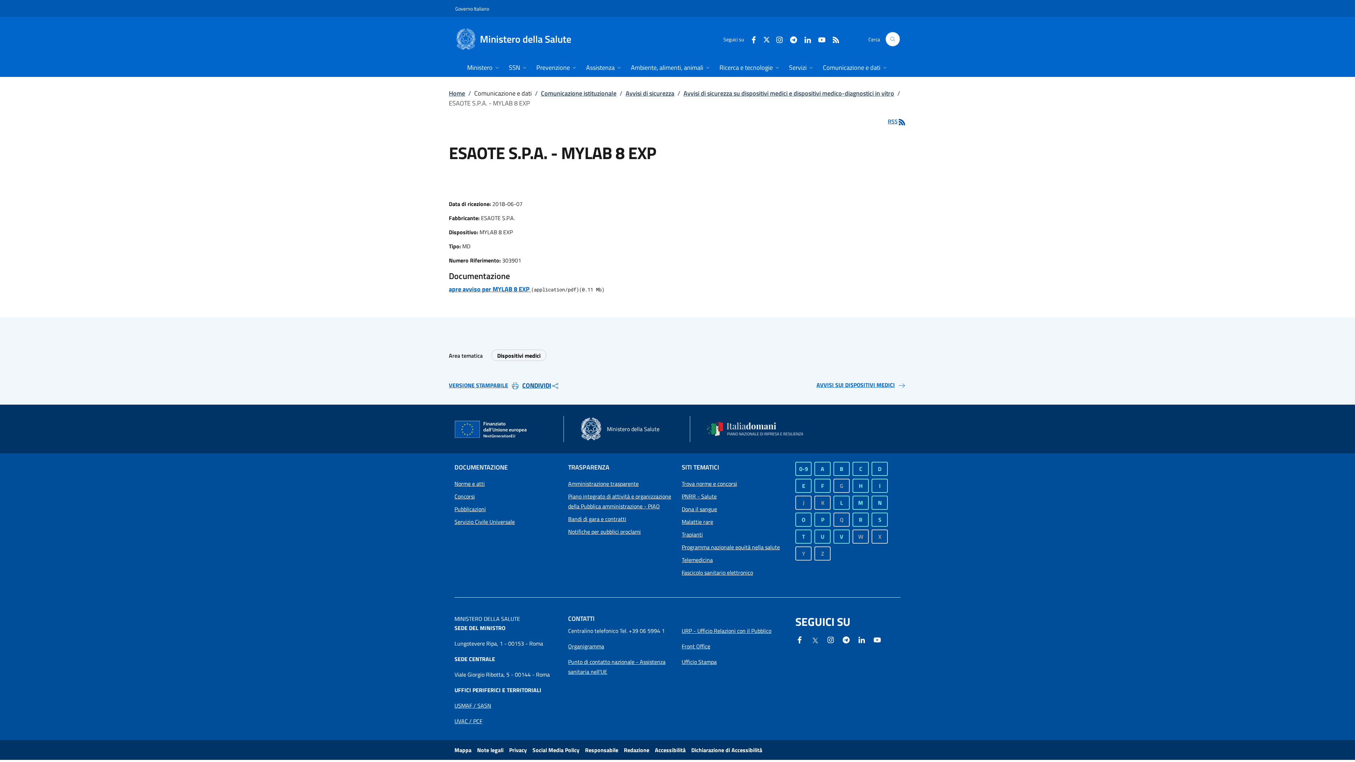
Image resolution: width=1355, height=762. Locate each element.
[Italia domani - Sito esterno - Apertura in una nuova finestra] (759, 429)
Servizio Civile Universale (484, 522)
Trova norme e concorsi (709, 483)
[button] (893, 39)
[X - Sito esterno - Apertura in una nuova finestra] (767, 39)
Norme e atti (469, 483)
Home (457, 93)
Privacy (518, 750)
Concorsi (464, 496)
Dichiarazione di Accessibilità (726, 750)
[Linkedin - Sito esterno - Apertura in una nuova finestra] (805, 39)
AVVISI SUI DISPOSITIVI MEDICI (856, 385)
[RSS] (833, 39)
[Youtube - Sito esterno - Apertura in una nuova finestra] (819, 39)
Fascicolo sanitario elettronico (717, 572)
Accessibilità (670, 750)
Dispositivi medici (519, 355)
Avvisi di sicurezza (650, 93)
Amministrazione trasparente (603, 483)
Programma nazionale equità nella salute (731, 547)
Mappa (462, 750)
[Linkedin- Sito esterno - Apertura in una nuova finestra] (861, 639)
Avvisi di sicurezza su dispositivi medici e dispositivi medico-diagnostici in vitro (788, 93)
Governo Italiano (472, 8)
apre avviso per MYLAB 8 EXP (490, 289)
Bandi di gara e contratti (597, 519)
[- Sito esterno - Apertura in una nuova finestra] (877, 639)
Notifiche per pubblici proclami (604, 531)
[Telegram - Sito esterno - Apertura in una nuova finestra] (846, 639)
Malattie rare (697, 522)
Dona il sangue (699, 509)
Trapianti (692, 534)
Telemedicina (697, 560)
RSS (893, 121)
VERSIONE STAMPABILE (478, 385)
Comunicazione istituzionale (578, 93)
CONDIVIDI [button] (536, 385)
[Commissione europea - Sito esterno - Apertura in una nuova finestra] (491, 430)
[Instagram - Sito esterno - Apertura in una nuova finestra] (777, 39)
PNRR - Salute (699, 496)
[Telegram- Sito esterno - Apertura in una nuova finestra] (791, 39)
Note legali (490, 750)
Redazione (636, 750)
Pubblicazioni (470, 509)
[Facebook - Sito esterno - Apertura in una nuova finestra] (751, 39)
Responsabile (601, 750)
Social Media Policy (555, 750)
